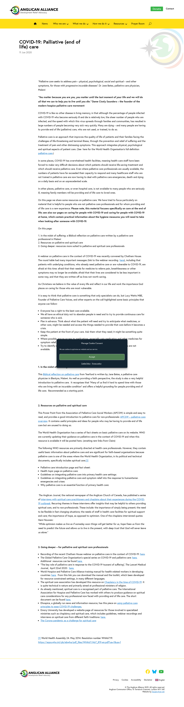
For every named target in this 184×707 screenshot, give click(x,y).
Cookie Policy (86, 364)
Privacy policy (96, 364)
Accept (92, 357)
